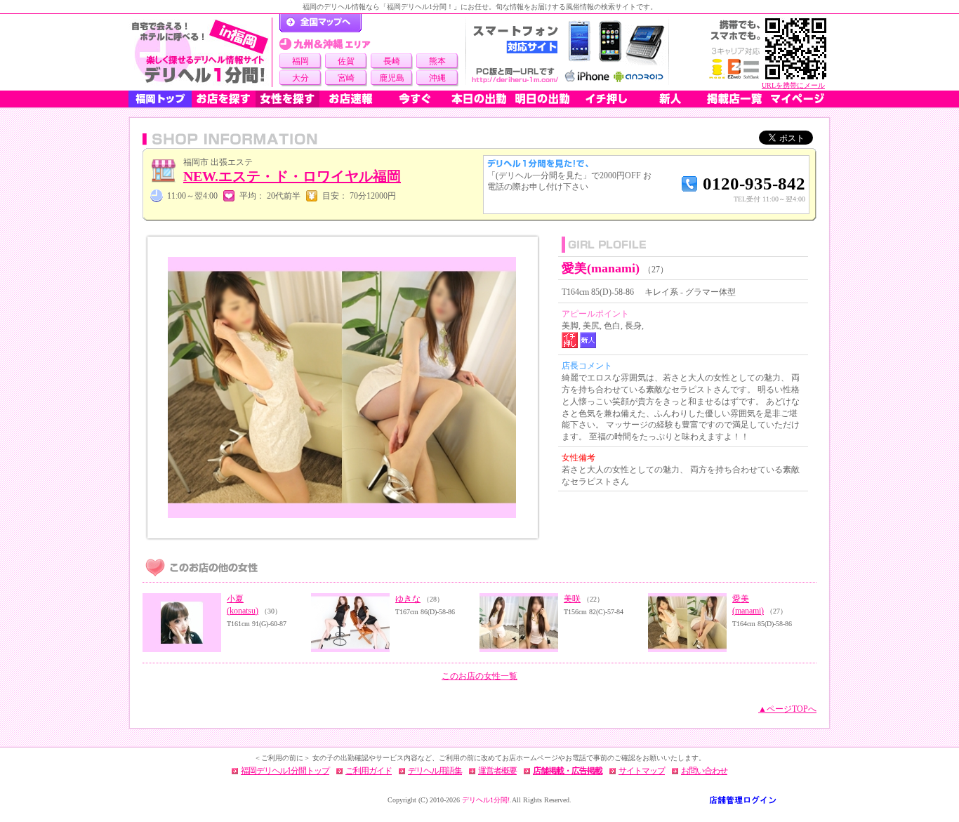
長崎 (391, 61)
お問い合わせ (704, 771)
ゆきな (408, 599)
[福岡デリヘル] (200, 52)
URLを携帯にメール (793, 85)
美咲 (572, 599)
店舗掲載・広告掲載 (567, 771)
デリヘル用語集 (435, 771)
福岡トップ (160, 99)
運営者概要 (497, 771)
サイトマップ (642, 771)
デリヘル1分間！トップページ (320, 23)
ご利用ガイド (368, 771)
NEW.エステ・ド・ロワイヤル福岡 (292, 176)
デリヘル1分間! (486, 800)
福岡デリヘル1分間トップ (285, 771)
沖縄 (437, 78)
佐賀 (346, 61)
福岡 (300, 61)
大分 (300, 78)
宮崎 (346, 78)
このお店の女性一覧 (479, 676)
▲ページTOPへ (787, 709)
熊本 (437, 61)
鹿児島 (391, 78)
